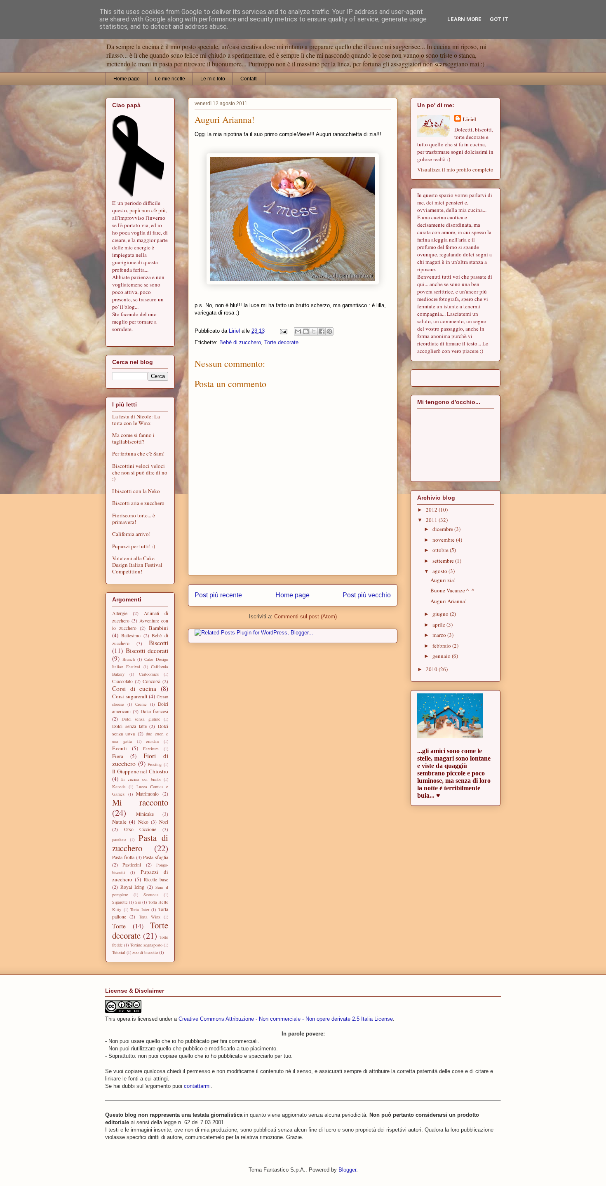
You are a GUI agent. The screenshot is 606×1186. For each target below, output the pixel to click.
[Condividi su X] (314, 331)
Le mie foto (212, 79)
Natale (119, 821)
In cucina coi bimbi (140, 779)
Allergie (119, 613)
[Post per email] (283, 331)
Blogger (347, 1170)
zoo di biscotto (145, 952)
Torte (119, 926)
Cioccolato (122, 681)
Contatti (249, 79)
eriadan (152, 741)
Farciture (151, 749)
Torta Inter (139, 909)
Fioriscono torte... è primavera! (133, 519)
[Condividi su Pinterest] (329, 331)
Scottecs (150, 894)
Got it (499, 19)
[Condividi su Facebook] (321, 331)
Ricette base (156, 879)
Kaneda (119, 786)
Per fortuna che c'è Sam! (138, 453)
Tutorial (118, 952)
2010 (432, 669)
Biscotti (158, 643)
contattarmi (197, 1086)
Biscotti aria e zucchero (138, 503)
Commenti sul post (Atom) (305, 616)
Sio (138, 902)
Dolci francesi (154, 711)
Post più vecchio (367, 595)
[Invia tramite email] (298, 331)
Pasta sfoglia (155, 857)
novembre (444, 539)
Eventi (119, 748)
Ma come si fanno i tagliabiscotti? (133, 438)
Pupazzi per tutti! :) (133, 546)
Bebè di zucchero (240, 342)
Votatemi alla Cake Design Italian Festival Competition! (137, 564)
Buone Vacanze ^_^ (452, 590)
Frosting (155, 764)
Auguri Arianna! (448, 601)
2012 (432, 509)
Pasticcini (131, 865)
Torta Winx (149, 917)
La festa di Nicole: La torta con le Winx (136, 420)
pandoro (119, 839)
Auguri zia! (443, 580)
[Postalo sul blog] (306, 331)
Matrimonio (147, 794)
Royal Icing (132, 887)
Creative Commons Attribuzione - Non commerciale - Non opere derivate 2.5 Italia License (286, 1019)
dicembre (443, 529)
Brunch (128, 659)
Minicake (145, 814)
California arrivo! (131, 534)
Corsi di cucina (134, 688)
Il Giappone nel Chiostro (140, 771)
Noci (163, 822)
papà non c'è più (147, 210)
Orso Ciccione (140, 829)
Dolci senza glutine (141, 719)
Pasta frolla (123, 857)
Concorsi (151, 681)
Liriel (469, 119)
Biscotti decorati (147, 650)
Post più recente (218, 595)
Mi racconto (140, 802)
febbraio (442, 645)
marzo (439, 635)
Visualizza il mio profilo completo (455, 169)
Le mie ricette (170, 79)
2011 (432, 520)
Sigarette (120, 902)
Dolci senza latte (129, 726)
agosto (440, 571)
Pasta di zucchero (140, 843)
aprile (439, 624)
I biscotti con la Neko (136, 491)
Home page (126, 79)
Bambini (158, 628)
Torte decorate (281, 342)
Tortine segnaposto (146, 945)
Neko (143, 822)
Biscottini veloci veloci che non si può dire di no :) (139, 472)
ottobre (441, 550)
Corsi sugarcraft (130, 696)
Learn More (464, 19)
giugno (441, 614)
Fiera (117, 756)
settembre (443, 560)
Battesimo (131, 635)
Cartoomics (149, 674)
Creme (141, 704)
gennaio (442, 656)
